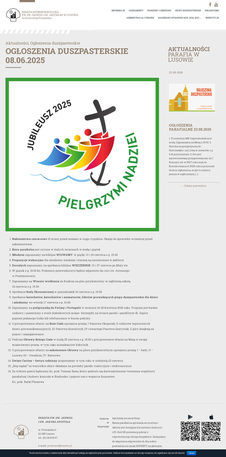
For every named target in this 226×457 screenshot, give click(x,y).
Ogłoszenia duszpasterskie (55, 43)
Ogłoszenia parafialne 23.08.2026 (190, 127)
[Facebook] (208, 4)
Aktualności (17, 43)
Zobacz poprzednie (193, 185)
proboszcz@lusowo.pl (59, 445)
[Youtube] (216, 4)
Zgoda (191, 453)
